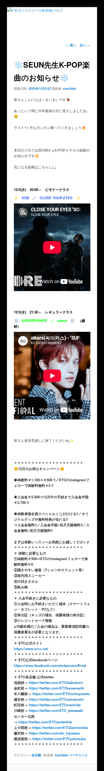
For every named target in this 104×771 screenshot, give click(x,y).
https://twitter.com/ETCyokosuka (59, 738)
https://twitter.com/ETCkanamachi (56, 688)
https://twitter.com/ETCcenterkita (44, 721)
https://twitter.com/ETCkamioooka (60, 727)
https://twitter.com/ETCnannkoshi (56, 699)
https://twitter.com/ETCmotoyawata (61, 693)
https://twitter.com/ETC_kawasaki (56, 710)
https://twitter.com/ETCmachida (55, 704)
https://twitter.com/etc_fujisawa (54, 733)
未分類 (36, 755)
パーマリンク (78, 755)
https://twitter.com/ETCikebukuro (56, 682)
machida (69, 88)
